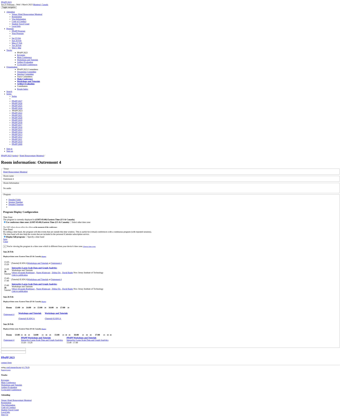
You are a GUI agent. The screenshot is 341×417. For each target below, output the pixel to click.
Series (14, 96)
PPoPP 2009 (17, 144)
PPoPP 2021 (17, 115)
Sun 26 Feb (16, 41)
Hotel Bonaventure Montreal (32, 156)
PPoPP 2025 (17, 106)
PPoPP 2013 (17, 134)
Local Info (16, 26)
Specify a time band (36, 237)
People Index (22, 89)
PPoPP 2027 (17, 101)
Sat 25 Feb (16, 38)
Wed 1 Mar (16, 48)
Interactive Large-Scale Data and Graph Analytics (34, 268)
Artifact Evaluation (25, 62)
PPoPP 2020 (17, 118)
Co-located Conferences (27, 64)
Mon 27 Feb (17, 43)
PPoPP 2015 (17, 130)
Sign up (9, 151)
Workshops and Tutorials (27, 60)
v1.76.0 (25, 367)
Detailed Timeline (16, 204)
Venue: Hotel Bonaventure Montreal (27, 14)
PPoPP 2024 (17, 108)
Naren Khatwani (43, 273)
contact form (6, 362)
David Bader (67, 273)
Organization (11, 67)
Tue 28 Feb (16, 45)
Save (5, 239)
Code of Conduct (19, 21)
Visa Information (19, 19)
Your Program (18, 33)
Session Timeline (16, 202)
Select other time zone (81, 222)
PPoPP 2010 (17, 142)
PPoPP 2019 (17, 120)
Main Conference (24, 57)
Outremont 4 (56, 263)
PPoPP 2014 (17, 132)
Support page (6, 370)
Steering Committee (25, 74)
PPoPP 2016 (17, 127)
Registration (17, 17)
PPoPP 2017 (17, 125)
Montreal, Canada (40, 4)
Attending (10, 12)
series (15, 156)
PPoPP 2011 (17, 139)
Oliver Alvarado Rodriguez (23, 273)
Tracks (9, 50)
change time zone (89, 246)
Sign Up (4, 415)
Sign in (9, 149)
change (44, 256)
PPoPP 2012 (17, 137)
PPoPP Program (18, 31)
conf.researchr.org (13, 367)
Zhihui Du (56, 273)
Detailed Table (15, 200)
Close (5, 242)
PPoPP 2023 (6, 156)
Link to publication (20, 275)
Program (10, 29)
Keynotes (21, 55)
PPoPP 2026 (17, 103)
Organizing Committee (26, 72)
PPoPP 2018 (17, 123)
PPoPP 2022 (17, 113)
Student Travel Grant (20, 24)
